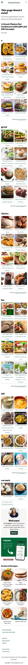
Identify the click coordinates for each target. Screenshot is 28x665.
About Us (4, 638)
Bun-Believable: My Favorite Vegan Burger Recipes (7, 77)
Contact (4, 643)
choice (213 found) (20, 292)
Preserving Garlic (7, 496)
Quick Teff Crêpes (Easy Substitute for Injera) (7, 336)
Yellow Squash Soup (20, 410)
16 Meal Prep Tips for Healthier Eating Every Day (21, 357)
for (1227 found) (21, 386)
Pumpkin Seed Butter (7, 410)
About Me (14, 533)
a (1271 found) (21, 119)
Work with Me (6, 641)
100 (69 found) (21, 473)
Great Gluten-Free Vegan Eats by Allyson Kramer (20, 163)
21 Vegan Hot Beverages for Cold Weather (7, 377)
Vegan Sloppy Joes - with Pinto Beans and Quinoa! (7, 268)
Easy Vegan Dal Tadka (7, 448)
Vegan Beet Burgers (20, 113)
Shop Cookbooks (6, 630)
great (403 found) (20, 206)
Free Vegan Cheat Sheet (8, 632)
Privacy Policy (6, 649)
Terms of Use (5, 651)
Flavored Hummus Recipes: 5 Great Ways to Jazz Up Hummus (7, 163)
